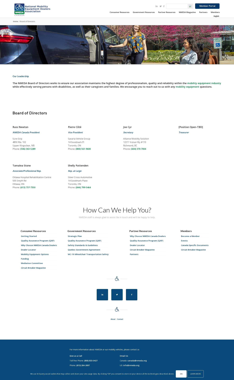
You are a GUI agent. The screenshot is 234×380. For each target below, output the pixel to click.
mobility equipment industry (204, 83)
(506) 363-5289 (27, 148)
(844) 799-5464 (83, 187)
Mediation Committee (32, 263)
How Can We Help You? (117, 210)
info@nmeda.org (131, 365)
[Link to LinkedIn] (157, 6)
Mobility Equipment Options (35, 254)
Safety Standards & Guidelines (83, 245)
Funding (25, 258)
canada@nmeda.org (137, 360)
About (113, 319)
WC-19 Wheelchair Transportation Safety (88, 254)
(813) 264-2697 (83, 365)
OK (181, 374)
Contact (120, 319)
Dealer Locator (28, 249)
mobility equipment (188, 86)
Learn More (195, 374)
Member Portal (207, 5)
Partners (134, 254)
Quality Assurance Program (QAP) (37, 240)
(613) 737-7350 (27, 187)
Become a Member (190, 236)
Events (184, 240)
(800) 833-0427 (91, 360)
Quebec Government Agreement (84, 249)
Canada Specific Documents (195, 245)
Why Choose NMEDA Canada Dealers (39, 245)
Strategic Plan (75, 236)
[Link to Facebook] (164, 6)
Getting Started (29, 236)
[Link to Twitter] (161, 6)
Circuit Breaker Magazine (33, 267)
